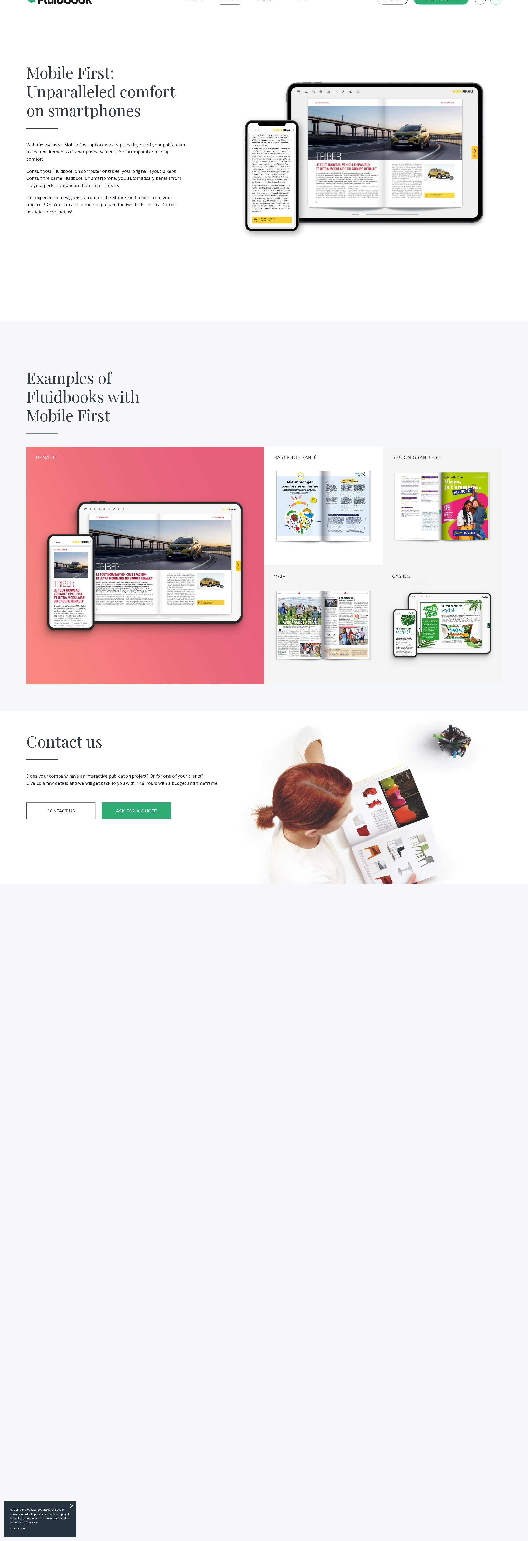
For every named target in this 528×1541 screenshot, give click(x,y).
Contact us (61, 811)
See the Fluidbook (145, 569)
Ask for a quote (136, 811)
